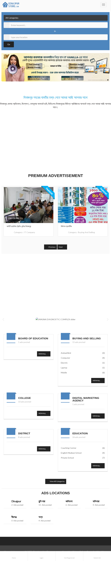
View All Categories (57, 481)
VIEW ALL (42, 354)
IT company (29, 232)
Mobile (83, 372)
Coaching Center (83, 448)
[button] (5, 67)
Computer (83, 358)
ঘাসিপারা (96, 501)
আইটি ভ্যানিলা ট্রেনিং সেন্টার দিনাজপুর (19, 226)
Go (8, 44)
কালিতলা (69, 501)
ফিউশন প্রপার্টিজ (66, 226)
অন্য (41, 516)
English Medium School (83, 453)
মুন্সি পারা (42, 501)
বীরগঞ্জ (14, 516)
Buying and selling (86, 232)
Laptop (83, 367)
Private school (83, 457)
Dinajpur (16, 501)
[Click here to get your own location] (105, 37)
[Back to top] (101, 543)
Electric (83, 363)
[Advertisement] (55, 140)
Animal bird (83, 353)
